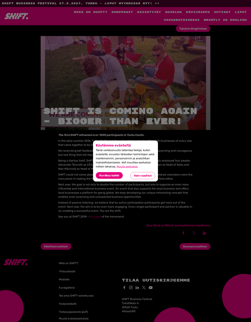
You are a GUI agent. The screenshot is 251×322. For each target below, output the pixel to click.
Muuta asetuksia (127, 166)
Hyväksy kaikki (109, 175)
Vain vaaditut (143, 175)
